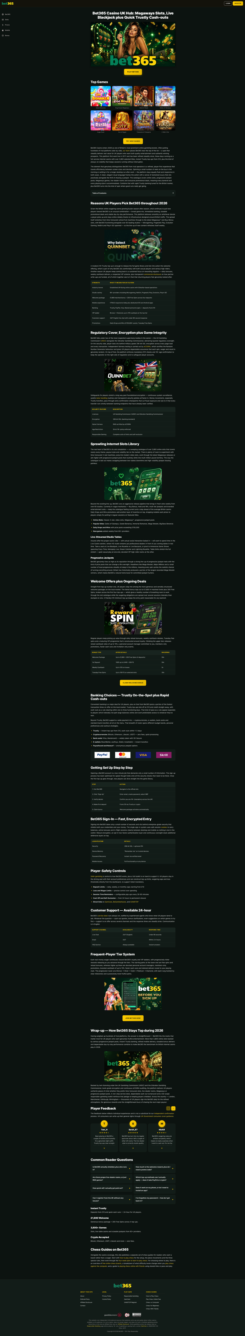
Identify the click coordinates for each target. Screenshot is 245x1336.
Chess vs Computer (152, 1302)
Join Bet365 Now (133, 1018)
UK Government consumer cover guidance (157, 1116)
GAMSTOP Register (130, 1302)
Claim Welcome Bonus (133, 683)
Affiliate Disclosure (86, 1302)
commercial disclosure (152, 274)
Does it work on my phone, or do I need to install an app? (152, 1189)
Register (238, 3)
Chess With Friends (152, 1309)
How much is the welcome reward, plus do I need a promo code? (153, 1168)
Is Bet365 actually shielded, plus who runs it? (110, 1168)
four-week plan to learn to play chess (133, 1261)
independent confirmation (164, 1113)
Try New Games (133, 141)
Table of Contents (99, 193)
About (82, 1296)
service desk (103, 916)
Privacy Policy (106, 1296)
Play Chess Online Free (153, 1299)
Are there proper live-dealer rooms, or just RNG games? (109, 1178)
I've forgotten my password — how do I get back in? (153, 1199)
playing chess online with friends (132, 1266)
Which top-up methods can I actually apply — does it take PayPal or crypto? (151, 1178)
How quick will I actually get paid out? (108, 1188)
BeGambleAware (119, 902)
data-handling (101, 398)
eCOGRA (147, 346)
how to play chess (127, 1258)
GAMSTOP (134, 902)
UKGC (103, 341)
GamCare (108, 902)
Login (228, 3)
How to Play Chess (152, 1296)
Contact (82, 1305)
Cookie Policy (106, 1299)
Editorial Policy (85, 1299)
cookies (164, 827)
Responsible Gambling (131, 1296)
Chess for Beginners (152, 1305)
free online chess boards (111, 1263)
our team (126, 151)
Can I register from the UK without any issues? (108, 1199)
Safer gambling (96, 876)
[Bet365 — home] (7, 3)
